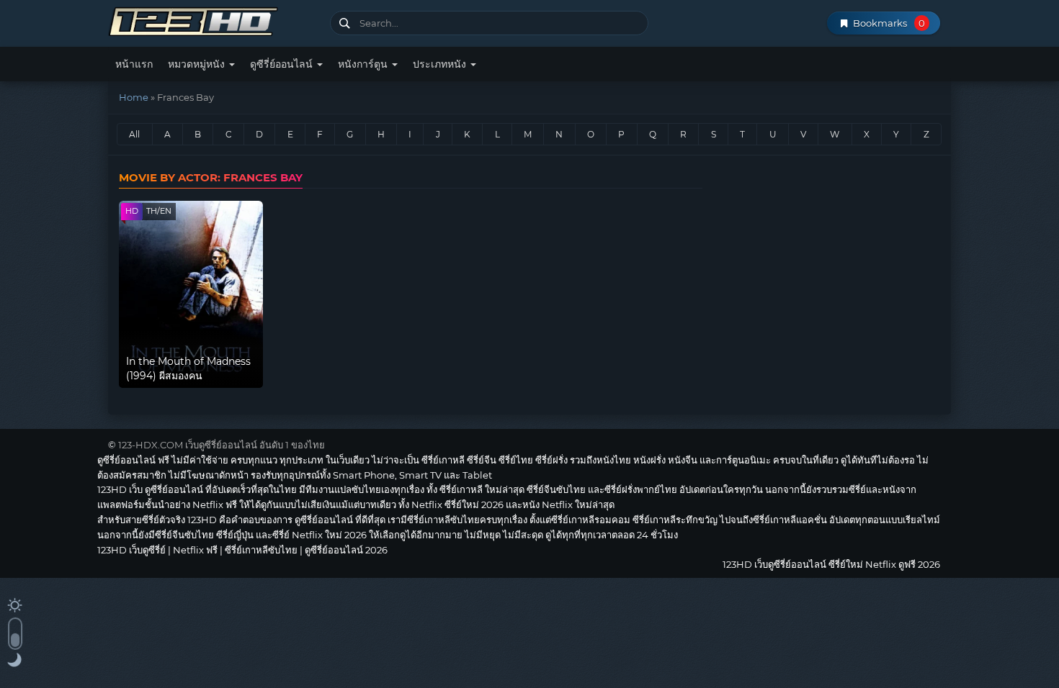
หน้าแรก (134, 64)
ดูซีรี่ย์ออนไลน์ (283, 64)
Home (133, 97)
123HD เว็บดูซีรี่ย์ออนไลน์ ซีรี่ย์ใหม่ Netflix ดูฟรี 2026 (213, 20)
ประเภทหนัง (441, 64)
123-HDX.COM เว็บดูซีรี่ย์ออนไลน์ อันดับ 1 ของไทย (221, 445)
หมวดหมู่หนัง (198, 64)
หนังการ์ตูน (364, 64)
